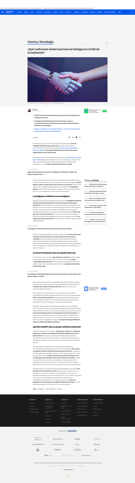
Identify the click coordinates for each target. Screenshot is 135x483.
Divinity (95, 415)
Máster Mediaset (66, 422)
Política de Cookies (79, 462)
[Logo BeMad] (38, 450)
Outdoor (47, 422)
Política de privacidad (56, 462)
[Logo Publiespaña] (67, 455)
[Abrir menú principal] (132, 12)
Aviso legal (35, 462)
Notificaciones (65, 414)
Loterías (31, 406)
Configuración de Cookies (68, 462)
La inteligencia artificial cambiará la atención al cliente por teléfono (50, 229)
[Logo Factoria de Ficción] (58, 444)
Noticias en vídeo (34, 412)
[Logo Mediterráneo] (87, 455)
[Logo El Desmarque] (38, 444)
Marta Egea (35, 109)
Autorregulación (66, 411)
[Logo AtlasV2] (47, 455)
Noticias (31, 403)
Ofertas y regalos (82, 406)
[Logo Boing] (77, 444)
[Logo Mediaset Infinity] (38, 439)
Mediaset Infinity (98, 403)
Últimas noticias (34, 409)
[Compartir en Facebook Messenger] (76, 137)
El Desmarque (97, 409)
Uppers (95, 406)
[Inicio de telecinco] (2, 12)
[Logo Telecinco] (57, 439)
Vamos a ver (48, 416)
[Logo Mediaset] (67, 432)
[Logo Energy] (97, 444)
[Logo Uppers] (58, 450)
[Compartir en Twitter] (72, 137)
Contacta (64, 403)
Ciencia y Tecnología (40, 41)
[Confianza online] (67, 477)
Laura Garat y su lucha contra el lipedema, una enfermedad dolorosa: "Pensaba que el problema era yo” (69, 8)
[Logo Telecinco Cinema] (77, 449)
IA (107, 42)
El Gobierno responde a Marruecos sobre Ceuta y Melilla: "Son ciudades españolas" (22, 8)
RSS (95, 462)
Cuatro (95, 412)
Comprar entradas (82, 403)
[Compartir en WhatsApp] (69, 137)
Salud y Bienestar (82, 415)
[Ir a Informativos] (9, 12)
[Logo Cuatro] (77, 439)
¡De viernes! (48, 419)
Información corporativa (44, 462)
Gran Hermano (49, 403)
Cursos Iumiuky (81, 409)
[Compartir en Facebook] (80, 137)
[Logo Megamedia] (68, 469)
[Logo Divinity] (97, 439)
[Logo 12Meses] (97, 450)
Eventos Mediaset (82, 412)
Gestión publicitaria (88, 462)
